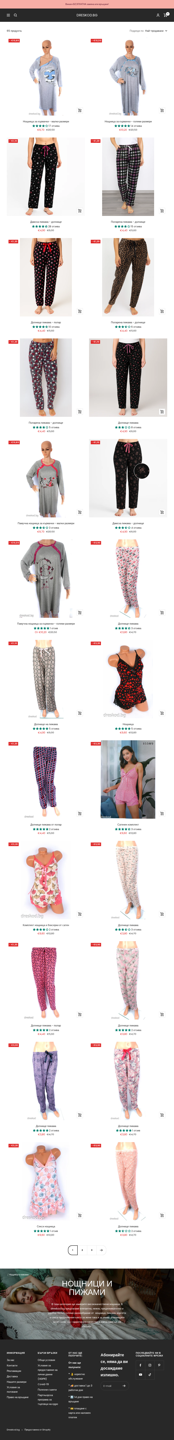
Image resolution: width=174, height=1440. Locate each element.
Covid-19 (43, 1384)
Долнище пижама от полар (46, 824)
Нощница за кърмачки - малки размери (46, 121)
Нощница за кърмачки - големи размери (128, 121)
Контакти (12, 1365)
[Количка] (165, 15)
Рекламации (14, 1371)
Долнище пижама (128, 423)
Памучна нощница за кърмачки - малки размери (46, 523)
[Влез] (158, 15)
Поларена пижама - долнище (128, 222)
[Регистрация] (124, 1386)
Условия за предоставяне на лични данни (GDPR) (47, 1372)
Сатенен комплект (128, 824)
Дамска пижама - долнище (46, 222)
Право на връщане (18, 1397)
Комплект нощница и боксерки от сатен (46, 925)
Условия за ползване (13, 1389)
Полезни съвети (47, 1389)
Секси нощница (46, 1226)
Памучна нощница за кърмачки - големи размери (46, 623)
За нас (10, 1360)
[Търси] (15, 15)
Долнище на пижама (46, 724)
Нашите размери (16, 1382)
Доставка (12, 1376)
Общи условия (46, 1360)
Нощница (128, 724)
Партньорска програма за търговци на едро (48, 1399)
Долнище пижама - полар (46, 322)
